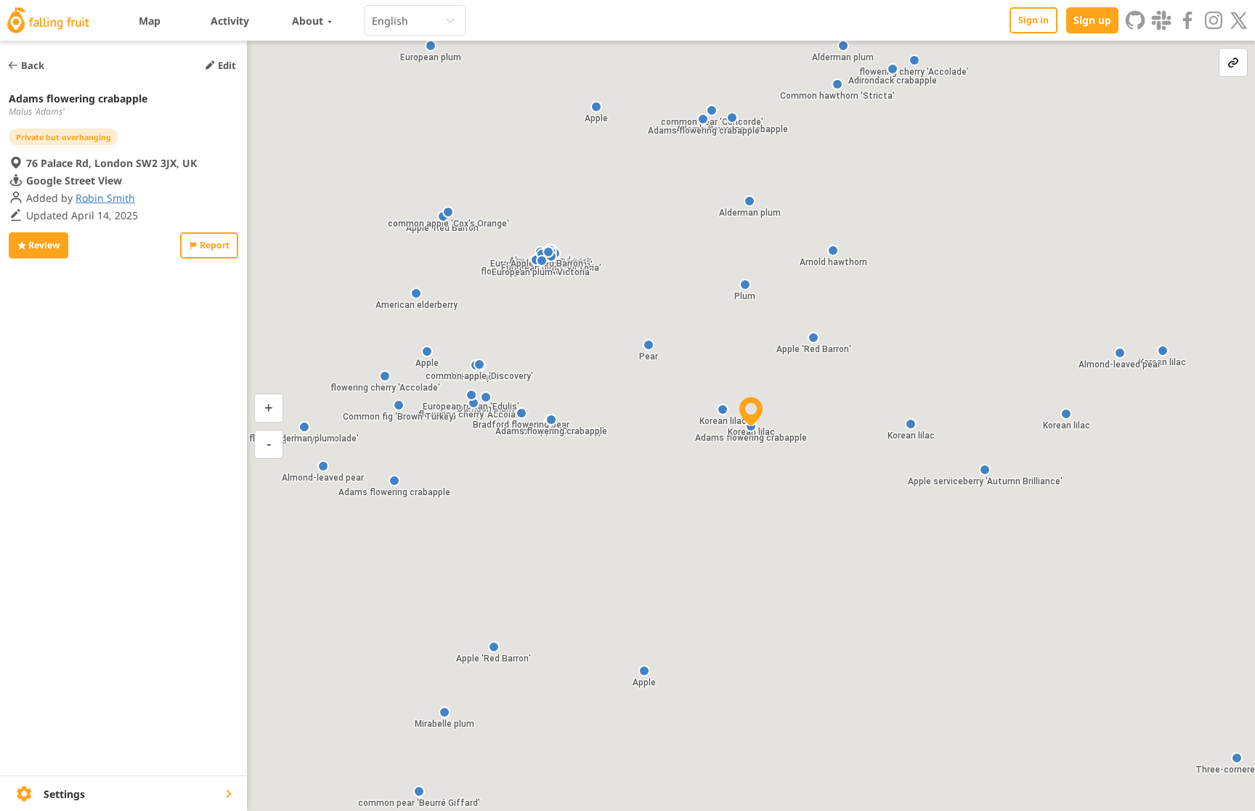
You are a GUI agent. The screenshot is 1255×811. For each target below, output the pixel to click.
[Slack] (1161, 20)
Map (150, 21)
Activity (230, 21)
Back (32, 65)
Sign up (1092, 20)
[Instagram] (1214, 20)
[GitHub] (1135, 20)
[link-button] (1233, 62)
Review (44, 245)
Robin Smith (105, 198)
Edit (227, 65)
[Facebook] (1187, 20)
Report (215, 245)
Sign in (1033, 20)
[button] (444, 712)
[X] (1239, 20)
